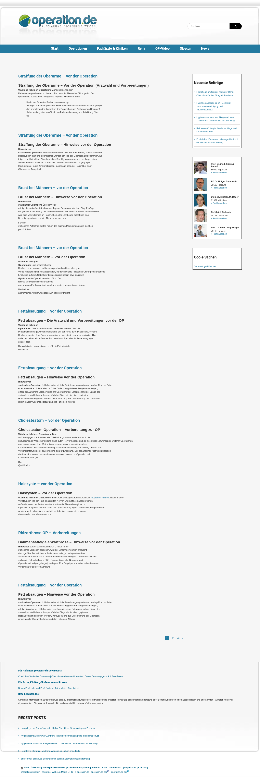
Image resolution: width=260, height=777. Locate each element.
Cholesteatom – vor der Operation (49, 420)
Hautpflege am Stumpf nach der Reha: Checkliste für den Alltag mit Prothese (58, 728)
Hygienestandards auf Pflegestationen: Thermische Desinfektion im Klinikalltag (59, 743)
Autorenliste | (61, 688)
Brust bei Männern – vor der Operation (53, 187)
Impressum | (131, 767)
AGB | (105, 767)
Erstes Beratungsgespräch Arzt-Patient (104, 676)
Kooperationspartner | (79, 767)
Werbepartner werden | (54, 767)
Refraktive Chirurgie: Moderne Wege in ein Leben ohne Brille (50, 751)
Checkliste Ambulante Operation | (67, 676)
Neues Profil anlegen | (29, 688)
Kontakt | (143, 767)
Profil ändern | (47, 688)
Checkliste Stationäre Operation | (34, 676)
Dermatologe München (205, 266)
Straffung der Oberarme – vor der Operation (58, 76)
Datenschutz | (116, 767)
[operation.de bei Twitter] (128, 772)
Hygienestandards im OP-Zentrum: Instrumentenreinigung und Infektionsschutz (213, 106)
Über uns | (36, 767)
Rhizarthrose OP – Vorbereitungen (49, 532)
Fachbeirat (73, 688)
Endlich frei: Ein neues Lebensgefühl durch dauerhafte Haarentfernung (55, 758)
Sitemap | (96, 767)
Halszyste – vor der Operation (45, 483)
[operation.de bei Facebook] (108, 772)
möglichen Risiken (100, 497)
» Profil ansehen (219, 172)
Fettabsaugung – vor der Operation (50, 311)
